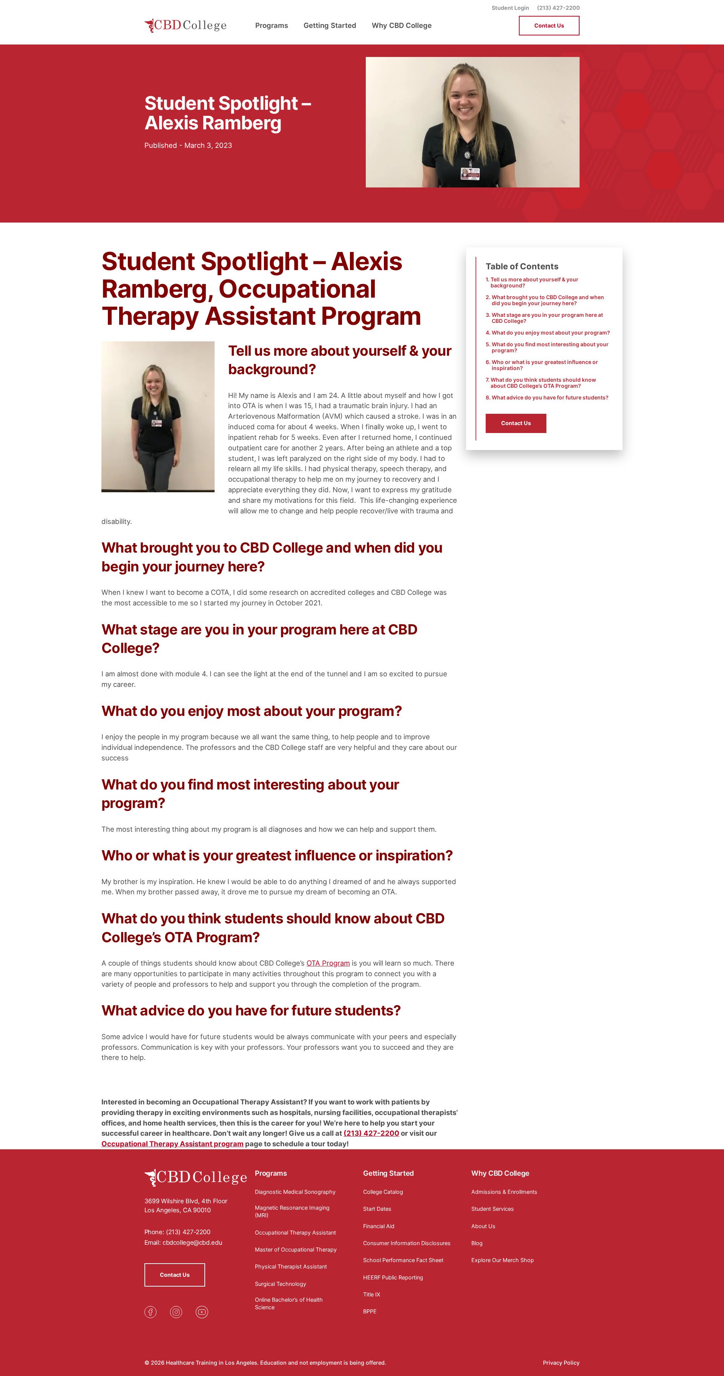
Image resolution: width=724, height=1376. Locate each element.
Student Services (492, 1209)
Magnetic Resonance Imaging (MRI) (292, 1211)
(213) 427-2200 (558, 8)
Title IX (371, 1294)
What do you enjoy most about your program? (551, 333)
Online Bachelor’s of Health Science (289, 1303)
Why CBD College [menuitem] (402, 25)
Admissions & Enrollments (504, 1192)
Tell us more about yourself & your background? (534, 282)
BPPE (370, 1311)
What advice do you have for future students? (550, 398)
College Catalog (383, 1192)
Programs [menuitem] (271, 25)
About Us (483, 1226)
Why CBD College (500, 1173)
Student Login (510, 8)
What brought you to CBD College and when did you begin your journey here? (548, 300)
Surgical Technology (280, 1284)
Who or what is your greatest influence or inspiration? (545, 365)
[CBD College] (185, 25)
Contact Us (549, 25)
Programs (271, 1173)
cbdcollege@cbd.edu (192, 1242)
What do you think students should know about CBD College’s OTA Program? (543, 383)
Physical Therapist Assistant (291, 1266)
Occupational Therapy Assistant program (172, 1144)
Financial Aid (378, 1226)
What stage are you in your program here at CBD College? (547, 318)
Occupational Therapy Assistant (295, 1232)
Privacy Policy (561, 1362)
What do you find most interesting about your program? (550, 347)
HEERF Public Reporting (393, 1277)
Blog (477, 1243)
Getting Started (388, 1173)
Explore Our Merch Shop (502, 1260)
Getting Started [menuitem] (330, 25)
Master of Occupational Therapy (296, 1249)
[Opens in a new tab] (150, 1312)
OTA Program (328, 963)
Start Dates (377, 1209)
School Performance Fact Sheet (403, 1260)
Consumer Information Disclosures (407, 1243)
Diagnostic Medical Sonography (295, 1192)
